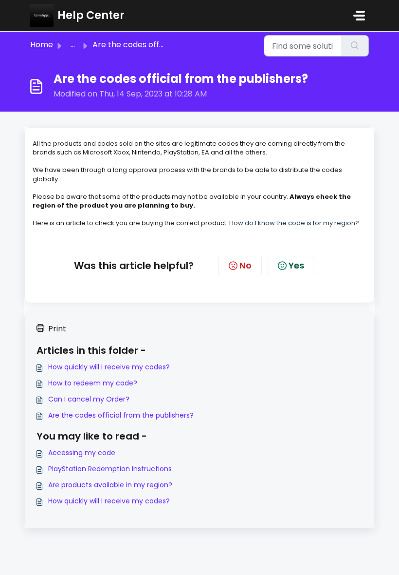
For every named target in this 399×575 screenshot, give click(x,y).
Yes (296, 265)
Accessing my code (81, 453)
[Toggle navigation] (359, 15)
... (73, 44)
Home (41, 44)
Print (57, 328)
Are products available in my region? (110, 485)
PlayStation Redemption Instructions (110, 469)
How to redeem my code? (92, 383)
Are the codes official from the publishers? (121, 415)
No (245, 265)
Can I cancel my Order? (88, 399)
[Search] (355, 46)
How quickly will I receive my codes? (109, 367)
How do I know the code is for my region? (294, 223)
